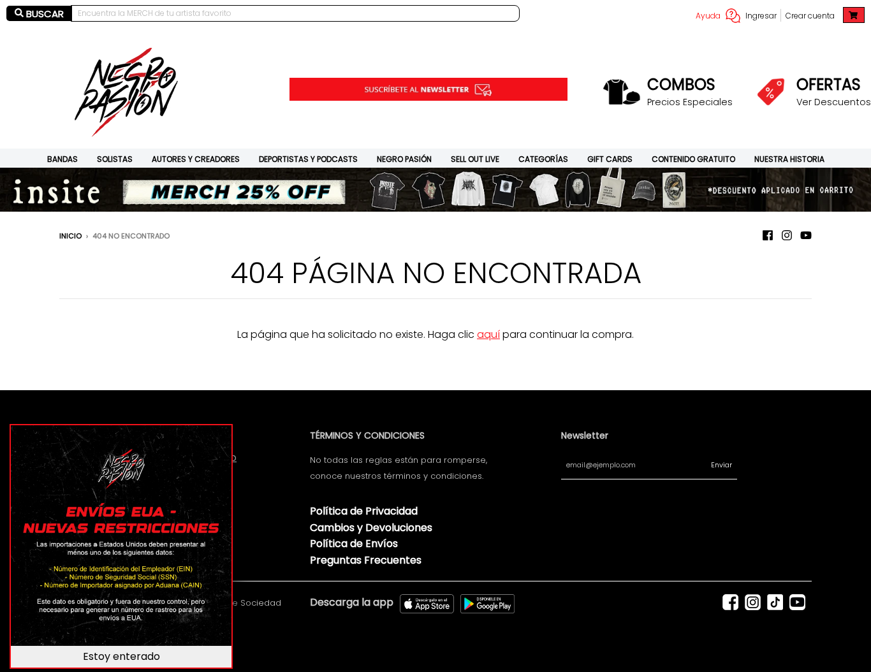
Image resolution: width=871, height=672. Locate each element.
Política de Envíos (354, 543)
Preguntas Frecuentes (365, 560)
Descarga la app (351, 602)
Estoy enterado (121, 656)
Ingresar (761, 15)
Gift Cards (610, 159)
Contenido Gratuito (693, 159)
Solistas (115, 159)
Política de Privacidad (364, 511)
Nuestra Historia (789, 159)
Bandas (62, 159)
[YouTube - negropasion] (806, 235)
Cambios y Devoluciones (371, 527)
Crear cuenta (810, 15)
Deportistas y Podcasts (308, 159)
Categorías (543, 159)
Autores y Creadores (196, 159)
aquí (488, 334)
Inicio (70, 236)
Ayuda (708, 15)
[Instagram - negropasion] (787, 235)
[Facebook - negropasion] (767, 235)
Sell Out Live (475, 159)
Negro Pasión (404, 159)
